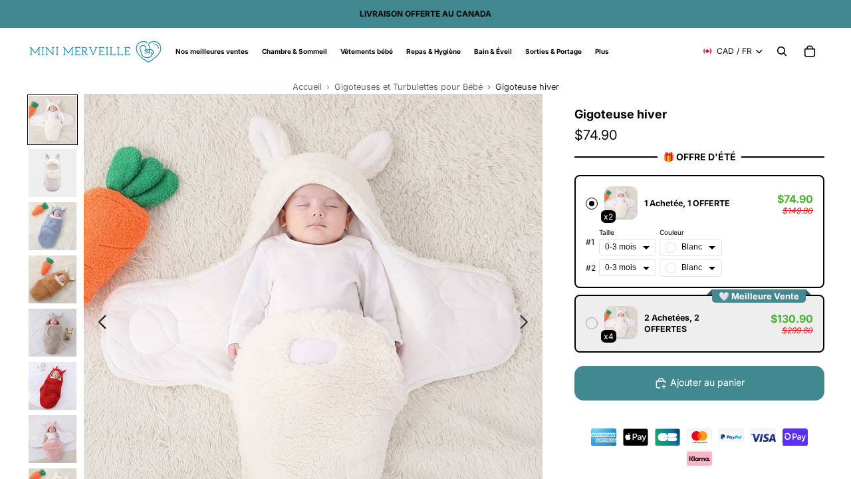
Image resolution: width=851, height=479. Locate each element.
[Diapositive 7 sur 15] (52, 439)
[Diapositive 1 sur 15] (52, 120)
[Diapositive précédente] (99, 324)
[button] (699, 231)
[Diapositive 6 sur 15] (52, 386)
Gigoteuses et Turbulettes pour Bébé (408, 87)
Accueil (307, 87)
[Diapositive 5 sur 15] (52, 333)
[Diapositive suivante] (528, 324)
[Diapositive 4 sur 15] (52, 279)
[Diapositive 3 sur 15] (52, 226)
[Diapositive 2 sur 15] (52, 173)
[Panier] (809, 51)
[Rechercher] (781, 51)
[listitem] (602, 51)
